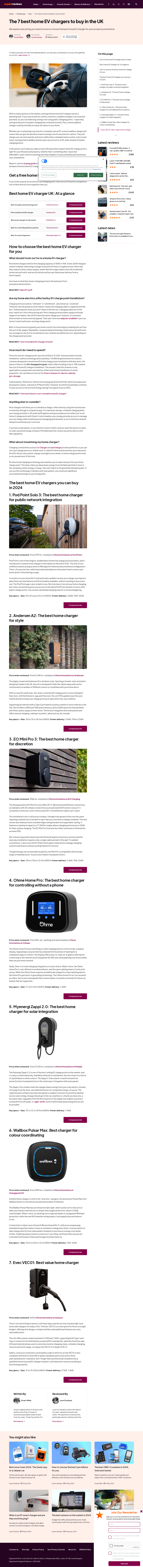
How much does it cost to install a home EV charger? (43, 393)
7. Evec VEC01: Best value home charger (115, 130)
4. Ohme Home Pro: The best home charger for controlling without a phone (115, 108)
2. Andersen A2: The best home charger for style (115, 93)
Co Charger (41, 447)
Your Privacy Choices (56, 1549)
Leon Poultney (36, 37)
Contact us (14, 1549)
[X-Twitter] (118, 4)
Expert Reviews (11, 4)
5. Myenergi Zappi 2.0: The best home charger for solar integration (114, 116)
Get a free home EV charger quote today (115, 59)
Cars (30, 14)
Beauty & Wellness (82, 4)
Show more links (116, 135)
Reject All (80, 175)
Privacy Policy (38, 1549)
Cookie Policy (96, 169)
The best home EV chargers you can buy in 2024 (115, 78)
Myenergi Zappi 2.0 (53, 235)
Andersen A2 (50, 212)
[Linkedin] (113, 4)
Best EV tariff (26, 290)
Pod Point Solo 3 (52, 205)
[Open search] (136, 4)
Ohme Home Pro (52, 228)
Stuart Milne (18, 37)
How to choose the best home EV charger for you (116, 70)
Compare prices (75, 205)
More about (18, 1421)
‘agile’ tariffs (39, 1101)
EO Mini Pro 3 (50, 220)
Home (11, 14)
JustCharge (56, 447)
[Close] (103, 159)
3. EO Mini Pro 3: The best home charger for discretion (115, 101)
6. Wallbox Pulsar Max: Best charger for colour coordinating (114, 123)
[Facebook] (108, 4)
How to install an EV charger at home (36, 342)
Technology (48, 4)
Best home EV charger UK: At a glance (114, 64)
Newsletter (99, 4)
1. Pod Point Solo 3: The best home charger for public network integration (114, 85)
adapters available (68, 318)
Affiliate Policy (85, 1549)
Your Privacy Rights (49, 175)
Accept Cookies (96, 175)
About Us (72, 1549)
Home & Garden (63, 4)
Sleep (35, 4)
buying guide (30, 163)
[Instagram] (123, 4)
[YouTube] (128, 4)
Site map (25, 1549)
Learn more (22, 55)
